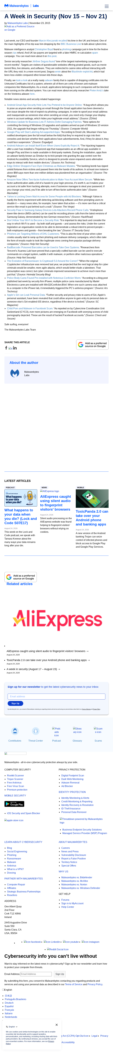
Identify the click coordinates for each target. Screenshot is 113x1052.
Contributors (14, 740)
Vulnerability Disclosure (73, 855)
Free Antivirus (14, 782)
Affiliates (11, 888)
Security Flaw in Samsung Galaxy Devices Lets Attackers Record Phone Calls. (48, 210)
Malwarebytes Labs (18, 23)
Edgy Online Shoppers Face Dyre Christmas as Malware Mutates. (41, 166)
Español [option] (9, 1006)
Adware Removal (70, 782)
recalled (63, 40)
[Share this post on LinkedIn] (15, 348)
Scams (98, 740)
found (52, 61)
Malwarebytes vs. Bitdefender (76, 877)
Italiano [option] (9, 1013)
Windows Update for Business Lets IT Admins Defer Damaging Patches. (44, 122)
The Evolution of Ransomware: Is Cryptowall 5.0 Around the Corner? (42, 261)
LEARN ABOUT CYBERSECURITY (23, 842)
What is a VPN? (15, 869)
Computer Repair (16, 884)
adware (49, 80)
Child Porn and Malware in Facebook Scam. (30, 308)
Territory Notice (69, 862)
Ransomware (14, 858)
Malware (11, 862)
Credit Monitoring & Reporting (76, 801)
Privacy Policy (96, 709)
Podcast (10, 488)
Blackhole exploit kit (82, 71)
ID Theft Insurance (70, 808)
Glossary (77, 740)
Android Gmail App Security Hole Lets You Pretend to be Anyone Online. (44, 105)
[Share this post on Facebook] (6, 348)
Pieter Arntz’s (97, 90)
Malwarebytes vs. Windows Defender (80, 888)
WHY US (63, 871)
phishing (66, 49)
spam (95, 52)
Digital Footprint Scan (72, 775)
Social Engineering (17, 851)
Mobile (80, 488)
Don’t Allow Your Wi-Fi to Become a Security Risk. (33, 220)
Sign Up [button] (15, 703)
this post (52, 56)
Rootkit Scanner (15, 775)
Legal (94, 1036)
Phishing (11, 855)
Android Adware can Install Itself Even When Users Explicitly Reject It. (43, 145)
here (32, 94)
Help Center (67, 907)
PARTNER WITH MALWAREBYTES (23, 878)
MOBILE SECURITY (15, 795)
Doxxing (11, 872)
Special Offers (68, 865)
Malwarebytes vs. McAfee (74, 881)
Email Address (12, 974)
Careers (65, 848)
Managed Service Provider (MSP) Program (84, 833)
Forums (65, 900)
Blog (9, 848)
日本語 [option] (8, 995)
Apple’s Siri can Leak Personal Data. (26, 295)
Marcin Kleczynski (48, 40)
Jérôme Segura (40, 61)
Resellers (12, 895)
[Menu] (107, 6)
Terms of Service (86, 709)
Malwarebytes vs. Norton (74, 884)
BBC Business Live (71, 44)
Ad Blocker (67, 786)
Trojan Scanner (15, 779)
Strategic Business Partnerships (23, 891)
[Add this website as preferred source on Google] (56, 28)
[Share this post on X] (11, 348)
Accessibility (68, 1042)
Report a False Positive (73, 858)
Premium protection (17, 789)
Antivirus (11, 865)
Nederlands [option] (11, 1017)
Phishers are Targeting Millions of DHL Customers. (33, 234)
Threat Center (35, 740)
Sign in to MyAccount (72, 903)
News (44, 488)
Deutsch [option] (9, 1003)
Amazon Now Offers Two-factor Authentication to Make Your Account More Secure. (50, 179)
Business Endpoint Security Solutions (82, 829)
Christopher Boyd (44, 49)
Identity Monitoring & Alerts (75, 798)
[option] (15, 996)
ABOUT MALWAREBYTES (73, 842)
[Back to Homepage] (21, 7)
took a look (22, 80)
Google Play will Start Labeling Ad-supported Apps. (33, 132)
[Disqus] (56, 425)
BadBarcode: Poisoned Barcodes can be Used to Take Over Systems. (43, 247)
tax (14, 52)
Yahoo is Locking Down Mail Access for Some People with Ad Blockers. (44, 196)
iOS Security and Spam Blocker (23, 813)
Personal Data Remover (74, 812)
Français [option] (9, 1010)
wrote (58, 71)
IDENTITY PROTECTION (72, 792)
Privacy (104, 1036)
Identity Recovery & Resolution (77, 805)
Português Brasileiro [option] (15, 999)
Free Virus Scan (15, 786)
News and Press (70, 851)
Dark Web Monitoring (72, 779)
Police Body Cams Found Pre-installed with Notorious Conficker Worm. (44, 278)
